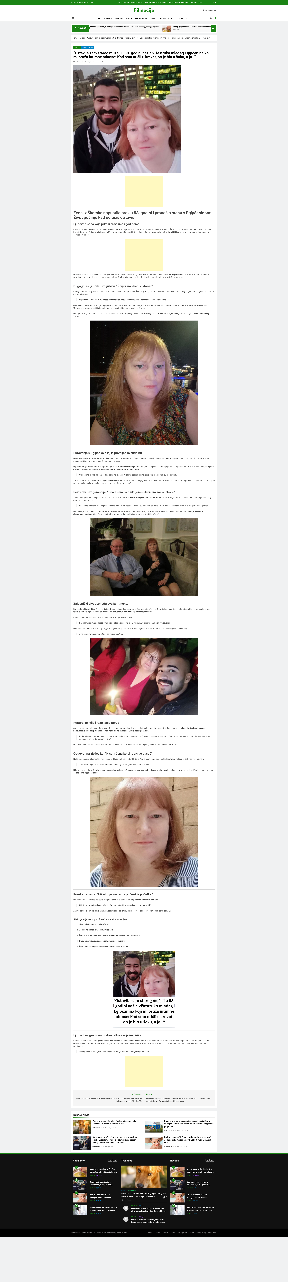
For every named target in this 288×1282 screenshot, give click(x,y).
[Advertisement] (144, 191)
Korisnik (97, 1128)
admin (78, 62)
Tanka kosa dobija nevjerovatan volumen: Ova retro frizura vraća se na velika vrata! (103, 1185)
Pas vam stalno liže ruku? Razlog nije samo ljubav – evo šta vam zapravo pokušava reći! (103, 1197)
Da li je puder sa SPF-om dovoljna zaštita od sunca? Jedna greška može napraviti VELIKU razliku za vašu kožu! (187, 1140)
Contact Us (182, 18)
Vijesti (129, 18)
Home (98, 18)
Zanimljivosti (141, 18)
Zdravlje (108, 18)
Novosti (119, 18)
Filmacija (144, 10)
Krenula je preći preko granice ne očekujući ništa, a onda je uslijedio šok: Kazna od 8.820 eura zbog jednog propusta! (189, 1124)
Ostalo (154, 18)
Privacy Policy (166, 18)
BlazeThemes (122, 1233)
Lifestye (134, 1217)
